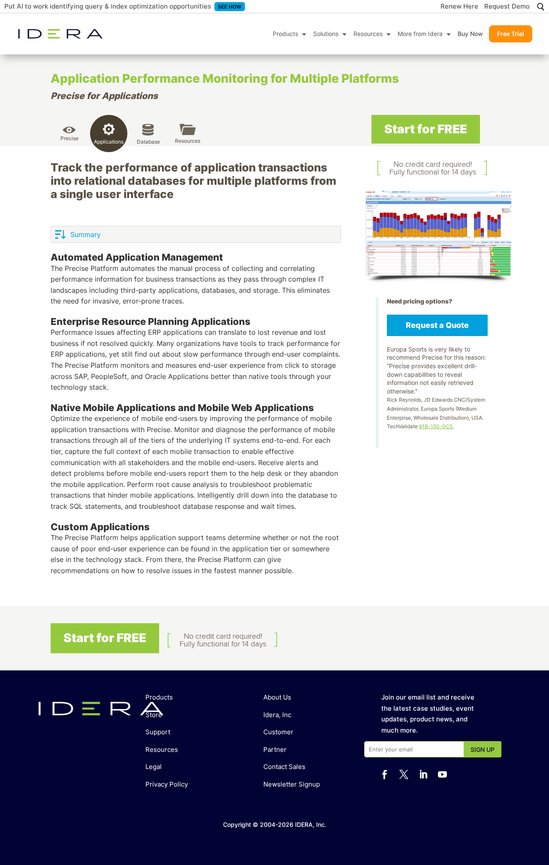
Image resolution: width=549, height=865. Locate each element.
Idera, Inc (277, 715)
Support (157, 732)
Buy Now (470, 33)
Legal (153, 767)
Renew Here (459, 6)
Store (153, 715)
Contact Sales (284, 767)
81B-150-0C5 (435, 426)
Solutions (325, 33)
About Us (277, 697)
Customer (278, 732)
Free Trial (510, 33)
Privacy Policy (166, 784)
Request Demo (507, 6)
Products (285, 33)
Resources (368, 33)
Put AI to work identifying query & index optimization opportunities (107, 6)
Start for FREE (425, 129)
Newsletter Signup (291, 784)
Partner (275, 749)
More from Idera (420, 33)
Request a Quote (437, 325)
